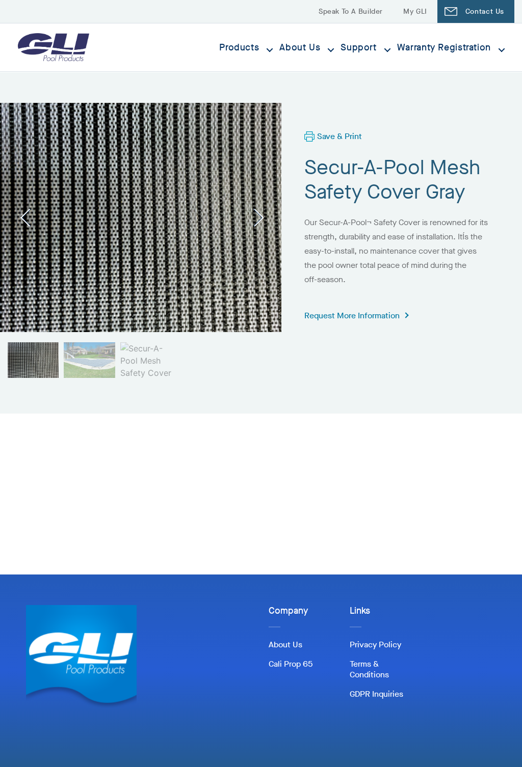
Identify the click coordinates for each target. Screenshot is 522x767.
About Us (299, 47)
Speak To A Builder (351, 11)
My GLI (415, 11)
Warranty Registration (444, 47)
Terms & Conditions (369, 669)
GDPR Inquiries (376, 694)
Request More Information (352, 315)
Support (358, 47)
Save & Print (339, 136)
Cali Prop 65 (290, 664)
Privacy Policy (375, 644)
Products (239, 47)
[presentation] (29, 217)
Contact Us (484, 11)
